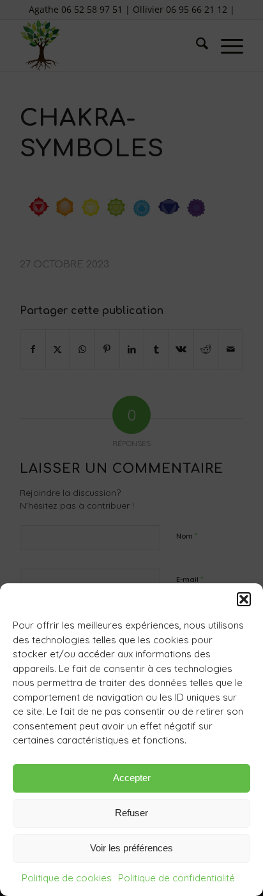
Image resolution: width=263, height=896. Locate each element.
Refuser (131, 812)
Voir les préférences (131, 847)
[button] (243, 599)
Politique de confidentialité (176, 878)
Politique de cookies (67, 878)
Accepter (132, 777)
